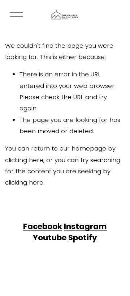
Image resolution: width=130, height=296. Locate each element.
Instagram (85, 226)
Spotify (82, 237)
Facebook (42, 226)
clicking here (24, 160)
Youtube (49, 237)
